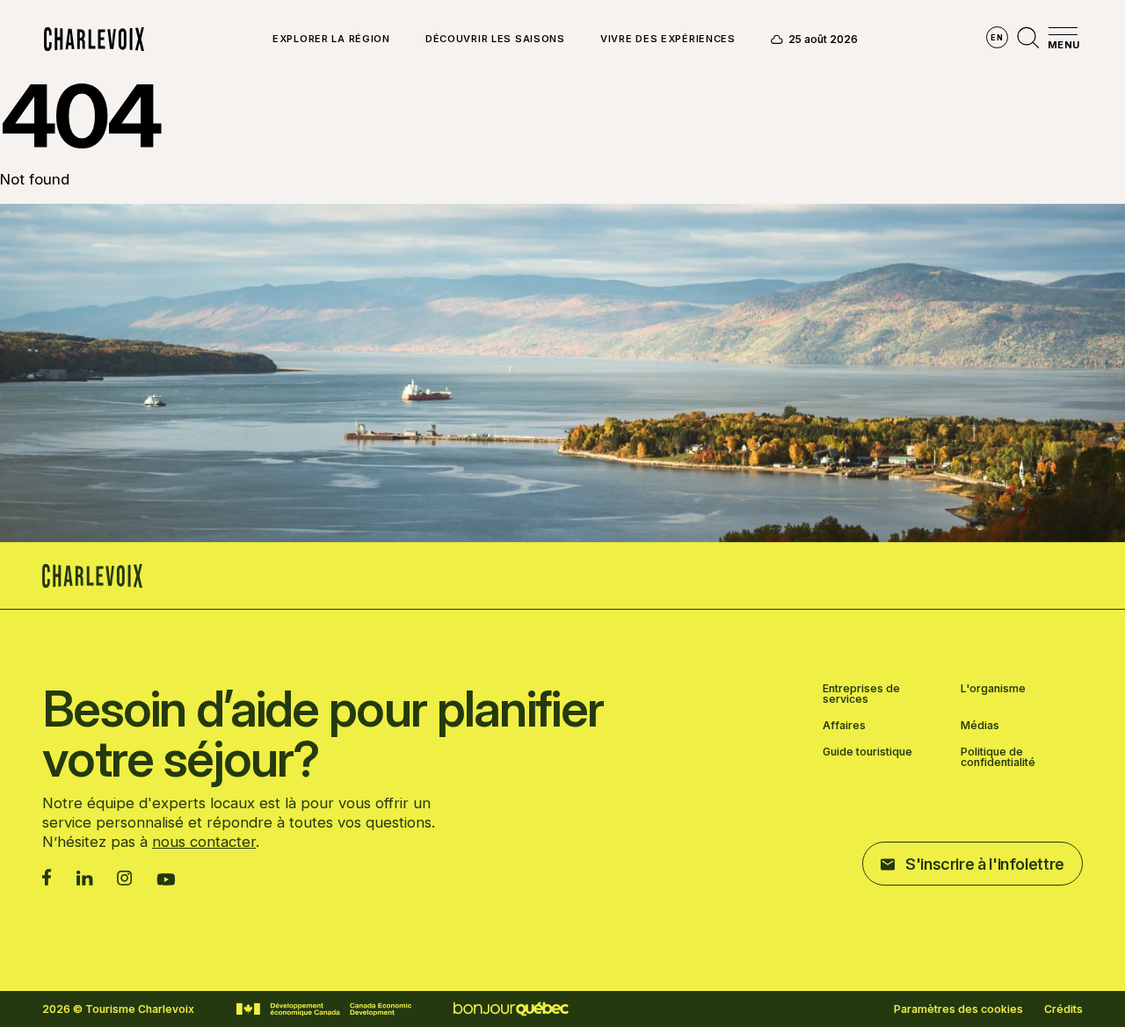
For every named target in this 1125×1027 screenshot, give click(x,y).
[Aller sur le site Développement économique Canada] (323, 1009)
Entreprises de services (861, 694)
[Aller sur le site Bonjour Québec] (511, 1009)
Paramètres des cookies (958, 1009)
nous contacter (204, 841)
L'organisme (993, 689)
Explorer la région (331, 39)
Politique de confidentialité (998, 757)
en (997, 37)
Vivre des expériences (668, 39)
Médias (980, 725)
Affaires (844, 725)
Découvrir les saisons (495, 39)
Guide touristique (867, 752)
